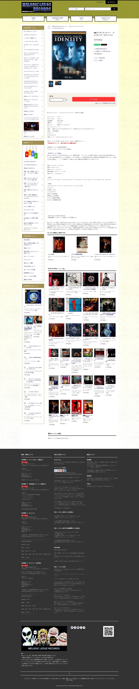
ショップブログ (110, 678)
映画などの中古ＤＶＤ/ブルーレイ (60, 26)
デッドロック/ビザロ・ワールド (73, 338)
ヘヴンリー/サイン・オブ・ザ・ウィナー (33, 306)
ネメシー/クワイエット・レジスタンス (88, 386)
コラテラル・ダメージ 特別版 (87, 416)
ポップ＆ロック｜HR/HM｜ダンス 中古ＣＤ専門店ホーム (37, 678)
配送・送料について (67, 678)
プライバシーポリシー (100, 678)
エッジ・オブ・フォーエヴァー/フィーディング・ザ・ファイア (90, 314)
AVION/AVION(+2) (99, 359)
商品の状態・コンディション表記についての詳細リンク (63, 217)
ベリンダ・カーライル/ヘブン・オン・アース (33, 414)
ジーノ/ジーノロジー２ (34, 391)
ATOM (71, 680)
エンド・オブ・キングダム (64, 416)
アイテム (112, 2)
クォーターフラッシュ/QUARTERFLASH (110, 360)
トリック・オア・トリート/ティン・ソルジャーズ (111, 387)
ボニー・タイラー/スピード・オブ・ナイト (54, 360)
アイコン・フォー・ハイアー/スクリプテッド (90, 339)
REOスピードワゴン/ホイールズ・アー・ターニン (76, 387)
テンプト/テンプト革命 (65, 386)
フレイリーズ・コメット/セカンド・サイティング (34, 368)
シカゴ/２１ (70, 313)
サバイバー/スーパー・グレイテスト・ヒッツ (65, 360)
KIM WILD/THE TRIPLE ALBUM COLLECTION (54, 389)
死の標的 (76, 415)
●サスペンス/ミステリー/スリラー (76, 26)
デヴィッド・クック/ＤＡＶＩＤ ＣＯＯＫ (107, 288)
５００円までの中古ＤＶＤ (58, 28)
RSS (67, 680)
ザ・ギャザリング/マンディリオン (56, 314)
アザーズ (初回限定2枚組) (76, 254)
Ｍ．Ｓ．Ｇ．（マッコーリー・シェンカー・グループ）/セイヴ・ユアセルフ (33, 380)
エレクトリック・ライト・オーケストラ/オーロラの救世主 (90, 288)
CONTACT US (105, 18)
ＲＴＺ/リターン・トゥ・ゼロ (35, 403)
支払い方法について (56, 678)
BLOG (81, 18)
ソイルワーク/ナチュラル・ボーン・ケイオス (73, 288)
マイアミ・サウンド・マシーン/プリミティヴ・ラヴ (56, 288)
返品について (98, 103)
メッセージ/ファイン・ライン (108, 338)
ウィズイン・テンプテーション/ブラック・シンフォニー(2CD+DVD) (76, 361)
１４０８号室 (51, 254)
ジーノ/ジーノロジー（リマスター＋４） (37, 326)
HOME (33, 18)
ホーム (49, 26)
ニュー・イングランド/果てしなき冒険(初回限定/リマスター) (28, 328)
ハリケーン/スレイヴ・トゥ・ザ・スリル (34, 347)
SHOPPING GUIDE (57, 18)
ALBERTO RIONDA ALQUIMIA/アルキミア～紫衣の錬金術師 (107, 314)
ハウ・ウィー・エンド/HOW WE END (99, 387)
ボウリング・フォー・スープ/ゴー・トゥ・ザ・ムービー (88, 360)
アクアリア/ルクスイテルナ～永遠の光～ (56, 339)
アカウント (101, 2)
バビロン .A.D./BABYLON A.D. (33, 358)
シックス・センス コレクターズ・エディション (104, 254)
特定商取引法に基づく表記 (109, 103)
